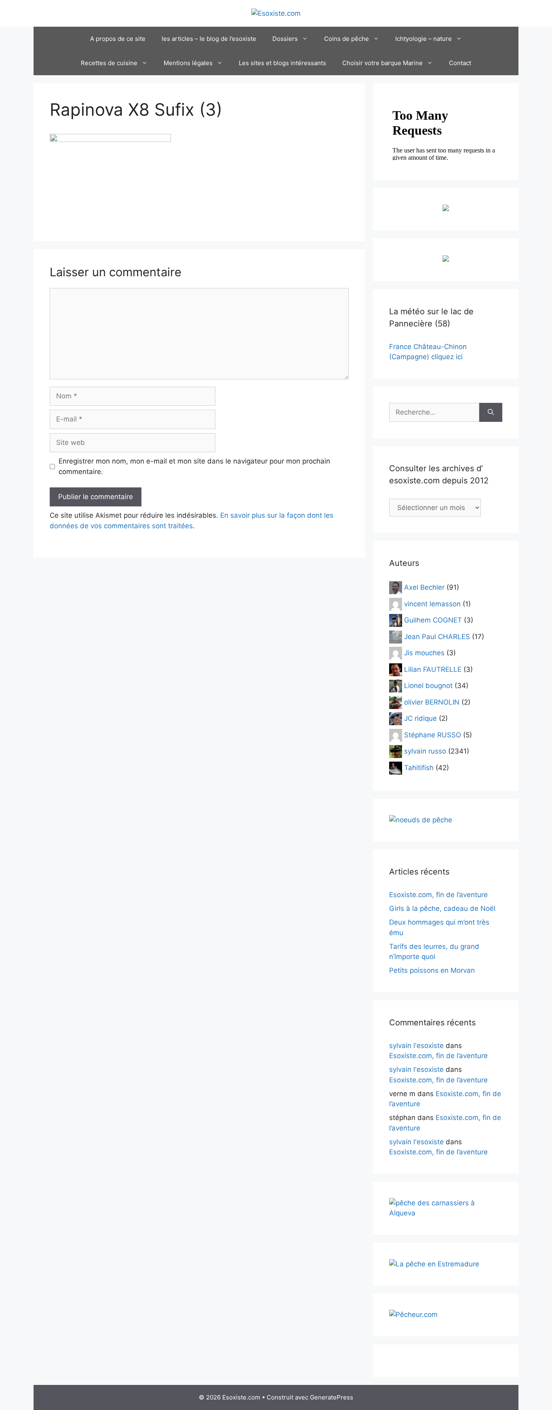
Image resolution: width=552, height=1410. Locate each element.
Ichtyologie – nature (423, 38)
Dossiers (285, 38)
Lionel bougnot (428, 686)
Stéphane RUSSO (432, 734)
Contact (460, 63)
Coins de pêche (346, 38)
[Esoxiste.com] (276, 13)
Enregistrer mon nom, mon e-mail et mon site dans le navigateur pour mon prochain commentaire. (194, 466)
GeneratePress (331, 1397)
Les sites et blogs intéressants (282, 63)
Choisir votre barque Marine (382, 63)
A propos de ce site (117, 38)
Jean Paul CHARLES (437, 636)
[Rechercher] (490, 412)
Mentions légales (188, 63)
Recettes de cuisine (109, 63)
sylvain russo (425, 751)
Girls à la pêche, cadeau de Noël (442, 908)
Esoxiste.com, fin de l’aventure (438, 895)
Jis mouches (424, 653)
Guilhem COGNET (433, 620)
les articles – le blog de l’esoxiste (209, 38)
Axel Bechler (424, 587)
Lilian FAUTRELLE (432, 669)
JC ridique (420, 718)
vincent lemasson (432, 603)
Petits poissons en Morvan (432, 970)
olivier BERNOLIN (431, 702)
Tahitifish (419, 767)
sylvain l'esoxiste (416, 1046)
